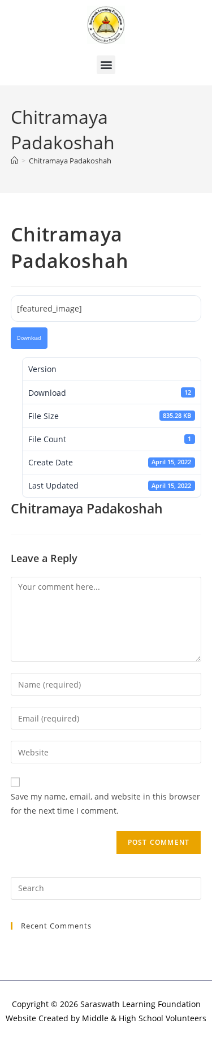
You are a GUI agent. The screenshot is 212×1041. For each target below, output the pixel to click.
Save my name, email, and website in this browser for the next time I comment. (105, 803)
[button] (106, 64)
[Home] (14, 160)
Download (29, 338)
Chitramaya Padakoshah (70, 160)
